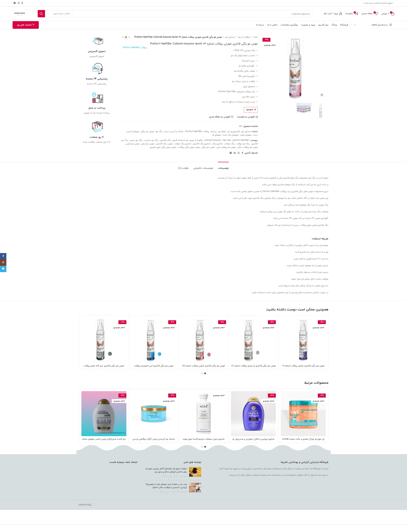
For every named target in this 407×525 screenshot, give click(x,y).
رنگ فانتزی (165, 140)
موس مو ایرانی (132, 143)
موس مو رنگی (147, 131)
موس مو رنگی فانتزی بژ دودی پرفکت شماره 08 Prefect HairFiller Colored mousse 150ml (253, 367)
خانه (255, 37)
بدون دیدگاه (167, 476)
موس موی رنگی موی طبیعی (162, 147)
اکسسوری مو (234, 131)
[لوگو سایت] (20, 13)
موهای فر (216, 135)
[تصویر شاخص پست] (195, 472)
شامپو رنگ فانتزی (201, 143)
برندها (214, 131)
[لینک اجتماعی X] (239, 153)
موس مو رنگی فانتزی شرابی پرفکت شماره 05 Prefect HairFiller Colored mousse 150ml (203, 367)
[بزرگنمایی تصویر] (322, 95)
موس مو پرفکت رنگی (248, 147)
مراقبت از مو (244, 37)
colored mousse (212, 140)
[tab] (223, 167)
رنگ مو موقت (243, 143)
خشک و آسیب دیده (173, 131)
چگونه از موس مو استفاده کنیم (188, 140)
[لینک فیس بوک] (22, 3)
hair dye (227, 140)
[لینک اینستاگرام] (19, 3)
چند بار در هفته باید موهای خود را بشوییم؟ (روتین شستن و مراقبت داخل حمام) (166, 486)
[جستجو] (41, 13)
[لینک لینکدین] (235, 153)
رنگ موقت (229, 143)
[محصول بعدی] (122, 37)
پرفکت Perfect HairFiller (135, 47)
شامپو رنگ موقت (182, 143)
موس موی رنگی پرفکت (189, 147)
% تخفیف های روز (25, 24)
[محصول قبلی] (129, 37)
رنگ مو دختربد (151, 140)
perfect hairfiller (241, 140)
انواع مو (222, 131)
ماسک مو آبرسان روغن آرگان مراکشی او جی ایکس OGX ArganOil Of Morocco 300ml (154, 441)
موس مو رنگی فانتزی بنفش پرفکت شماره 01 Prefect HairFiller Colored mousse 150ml (303, 367)
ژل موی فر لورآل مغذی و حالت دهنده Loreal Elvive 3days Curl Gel (303, 441)
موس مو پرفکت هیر (226, 147)
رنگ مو (159, 131)
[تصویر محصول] (303, 340)
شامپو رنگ (217, 143)
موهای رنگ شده (230, 135)
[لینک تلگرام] (15, 3)
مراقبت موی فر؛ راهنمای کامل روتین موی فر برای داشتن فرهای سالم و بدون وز (166, 470)
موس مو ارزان (147, 143)
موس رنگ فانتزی (164, 143)
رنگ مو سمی (136, 140)
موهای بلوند (246, 135)
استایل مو (230, 37)
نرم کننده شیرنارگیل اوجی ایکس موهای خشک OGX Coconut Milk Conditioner (104, 441)
